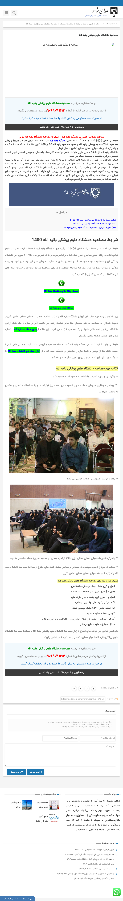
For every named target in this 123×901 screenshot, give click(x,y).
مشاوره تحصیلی (66, 24)
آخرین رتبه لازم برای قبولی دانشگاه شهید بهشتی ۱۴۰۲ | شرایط (80, 873)
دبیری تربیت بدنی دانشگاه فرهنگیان (92, 868)
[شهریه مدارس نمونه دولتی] (54, 805)
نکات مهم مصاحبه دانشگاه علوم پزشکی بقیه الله (94, 224)
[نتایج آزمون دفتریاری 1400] (54, 819)
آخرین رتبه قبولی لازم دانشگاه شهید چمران (90, 878)
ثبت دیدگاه (35, 772)
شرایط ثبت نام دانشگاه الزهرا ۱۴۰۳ (96, 864)
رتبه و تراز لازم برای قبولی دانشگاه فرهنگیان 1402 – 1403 (86, 854)
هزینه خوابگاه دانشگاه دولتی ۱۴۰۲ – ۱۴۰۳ (91, 849)
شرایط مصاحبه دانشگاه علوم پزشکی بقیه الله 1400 (93, 220)
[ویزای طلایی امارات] (27, 805)
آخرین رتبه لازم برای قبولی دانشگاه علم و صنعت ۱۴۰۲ (87, 859)
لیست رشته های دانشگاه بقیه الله (61, 291)
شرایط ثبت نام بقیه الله (61, 308)
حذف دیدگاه (14, 772)
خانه (97, 24)
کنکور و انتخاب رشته (84, 24)
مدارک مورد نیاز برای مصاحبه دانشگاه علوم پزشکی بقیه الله (90, 228)
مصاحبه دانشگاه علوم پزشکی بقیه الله (98, 35)
